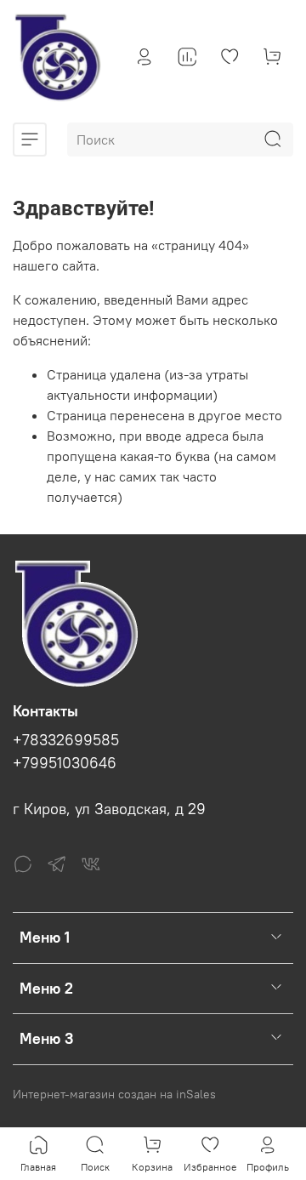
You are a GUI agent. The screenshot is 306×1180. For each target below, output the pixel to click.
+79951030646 (64, 763)
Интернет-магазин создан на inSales (114, 1094)
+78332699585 (66, 740)
